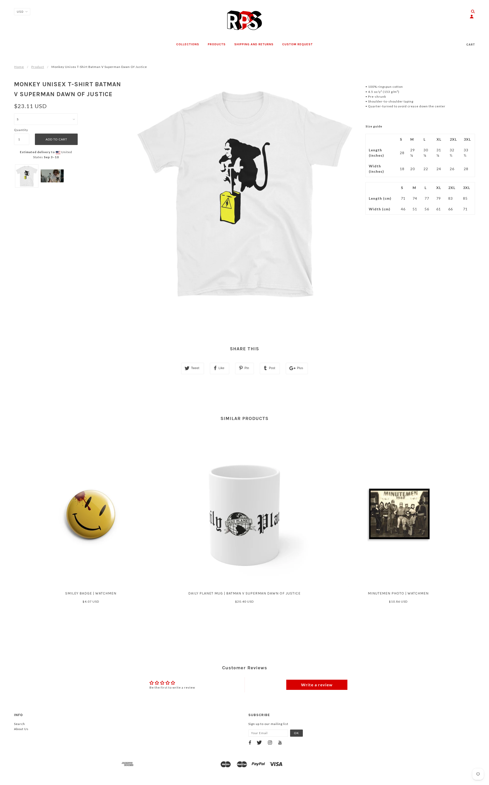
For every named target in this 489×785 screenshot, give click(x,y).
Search (19, 724)
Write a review (317, 684)
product (37, 67)
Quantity (21, 130)
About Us (21, 729)
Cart (470, 44)
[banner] (244, 20)
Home (19, 67)
